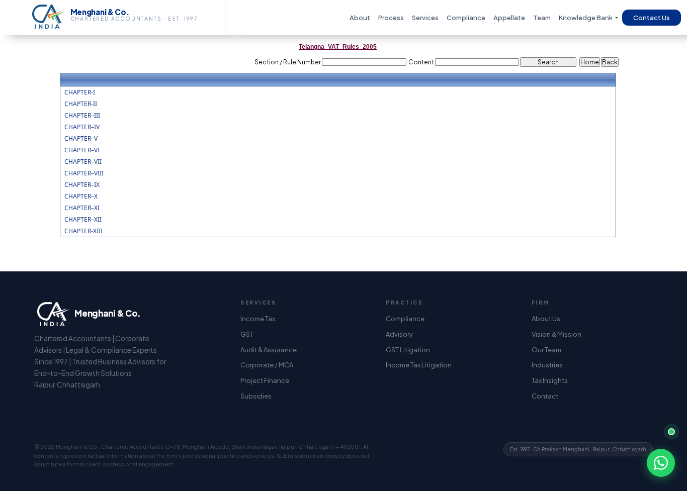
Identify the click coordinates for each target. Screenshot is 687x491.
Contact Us (651, 18)
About (360, 18)
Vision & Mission (556, 334)
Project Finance (264, 380)
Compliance (466, 18)
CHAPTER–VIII (84, 173)
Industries (547, 365)
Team (542, 18)
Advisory (399, 334)
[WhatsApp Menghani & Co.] (661, 463)
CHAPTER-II (80, 104)
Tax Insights (550, 380)
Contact (545, 396)
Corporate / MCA (266, 365)
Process (391, 18)
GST (246, 334)
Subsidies (256, 396)
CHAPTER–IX (82, 185)
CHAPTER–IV (82, 127)
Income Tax (257, 319)
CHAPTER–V (81, 139)
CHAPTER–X (81, 196)
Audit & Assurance (268, 350)
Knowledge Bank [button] (586, 18)
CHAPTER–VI (82, 150)
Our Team (546, 350)
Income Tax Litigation (419, 365)
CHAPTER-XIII (83, 231)
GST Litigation (408, 350)
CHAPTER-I (79, 92)
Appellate (509, 18)
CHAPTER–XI (82, 208)
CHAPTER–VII (83, 162)
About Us (546, 319)
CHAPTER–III (82, 116)
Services (425, 18)
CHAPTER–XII (83, 220)
